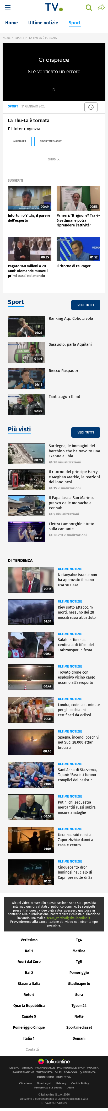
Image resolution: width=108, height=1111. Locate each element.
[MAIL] (101, 7)
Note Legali (44, 1083)
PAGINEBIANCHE (23, 1072)
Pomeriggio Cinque (29, 1027)
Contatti (32, 1050)
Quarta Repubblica (29, 1006)
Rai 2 (29, 973)
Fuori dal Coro (29, 962)
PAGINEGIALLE (45, 1067)
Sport (75, 23)
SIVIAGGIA (71, 1072)
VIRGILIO (27, 1067)
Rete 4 (29, 995)
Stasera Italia (29, 984)
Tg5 (79, 962)
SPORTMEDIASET (51, 141)
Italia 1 (29, 1038)
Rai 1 (29, 951)
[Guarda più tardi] (91, 107)
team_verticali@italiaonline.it (68, 918)
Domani (79, 1038)
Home (11, 23)
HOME (6, 38)
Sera (79, 995)
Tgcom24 (79, 1006)
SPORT (19, 38)
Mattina (79, 951)
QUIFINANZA (88, 1072)
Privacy (61, 1083)
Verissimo (29, 940)
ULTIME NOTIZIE (70, 569)
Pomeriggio (79, 973)
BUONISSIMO (45, 1077)
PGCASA (93, 1067)
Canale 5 (29, 1016)
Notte (79, 1016)
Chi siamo (25, 1083)
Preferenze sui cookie (48, 1087)
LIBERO (14, 1067)
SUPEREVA (63, 1077)
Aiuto (70, 1087)
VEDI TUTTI (86, 305)
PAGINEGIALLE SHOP (71, 1067)
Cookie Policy (80, 1083)
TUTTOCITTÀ (44, 1072)
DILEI (58, 1072)
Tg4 (79, 940)
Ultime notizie (43, 23)
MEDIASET (19, 141)
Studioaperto (79, 984)
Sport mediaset (79, 1027)
